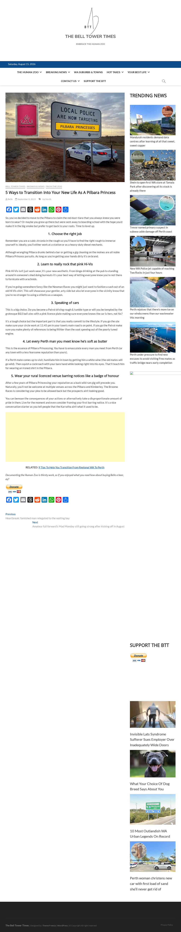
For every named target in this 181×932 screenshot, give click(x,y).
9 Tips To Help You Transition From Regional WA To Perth (71, 467)
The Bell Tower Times (17, 925)
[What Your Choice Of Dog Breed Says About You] (153, 763)
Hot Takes (113, 72)
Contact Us (69, 81)
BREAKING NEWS (56, 72)
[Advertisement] (65, 437)
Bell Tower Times (15, 186)
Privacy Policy (167, 925)
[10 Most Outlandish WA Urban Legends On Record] (153, 809)
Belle (10, 199)
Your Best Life (137, 72)
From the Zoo (54, 186)
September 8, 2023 (26, 199)
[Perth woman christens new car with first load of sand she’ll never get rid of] (153, 856)
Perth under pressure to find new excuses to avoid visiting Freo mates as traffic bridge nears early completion (152, 358)
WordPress (62, 925)
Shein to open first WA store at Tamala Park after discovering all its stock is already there (152, 186)
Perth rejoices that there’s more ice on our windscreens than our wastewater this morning (152, 313)
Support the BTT (95, 81)
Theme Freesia (49, 925)
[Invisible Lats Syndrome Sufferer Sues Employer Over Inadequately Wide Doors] (153, 714)
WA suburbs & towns (88, 72)
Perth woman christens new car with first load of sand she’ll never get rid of (151, 883)
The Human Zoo (28, 72)
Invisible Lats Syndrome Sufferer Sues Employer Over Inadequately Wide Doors (152, 739)
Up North (46, 199)
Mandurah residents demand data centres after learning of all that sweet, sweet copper (152, 141)
